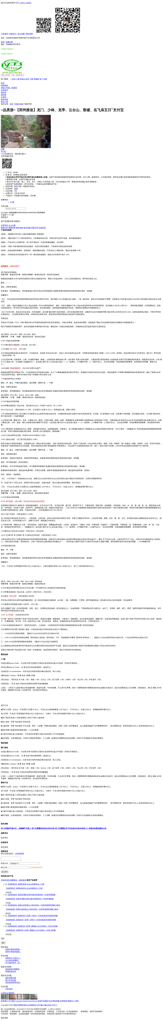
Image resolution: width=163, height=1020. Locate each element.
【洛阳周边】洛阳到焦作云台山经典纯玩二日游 (24, 888)
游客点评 (34, 228)
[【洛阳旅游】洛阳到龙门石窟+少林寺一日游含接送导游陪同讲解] (31, 916)
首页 (11, 104)
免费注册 (9, 42)
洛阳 (16, 189)
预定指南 (19, 228)
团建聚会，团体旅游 (18, 880)
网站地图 (56, 1001)
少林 (31, 79)
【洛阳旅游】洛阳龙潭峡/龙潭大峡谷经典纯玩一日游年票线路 (29, 899)
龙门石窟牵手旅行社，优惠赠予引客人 (16, 828)
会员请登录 (19, 853)
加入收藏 (21, 34)
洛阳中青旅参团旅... (13, 952)
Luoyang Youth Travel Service (26, 1001)
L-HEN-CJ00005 (25, 3)
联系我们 (4, 1001)
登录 (2, 42)
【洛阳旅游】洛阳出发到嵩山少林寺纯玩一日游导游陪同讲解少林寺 (32, 909)
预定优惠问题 (10, 978)
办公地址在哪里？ (12, 960)
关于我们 (12, 1001)
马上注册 (12, 225)
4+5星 (12, 202)
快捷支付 (12, 34)
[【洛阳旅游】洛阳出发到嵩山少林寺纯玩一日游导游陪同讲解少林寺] (32, 905)
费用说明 (12, 228)
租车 (27, 79)
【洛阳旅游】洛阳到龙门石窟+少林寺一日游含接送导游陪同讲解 (30, 920)
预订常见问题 (10, 980)
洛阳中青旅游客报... (13, 949)
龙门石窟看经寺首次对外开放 (43, 828)
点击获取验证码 (36, 867)
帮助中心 (71, 1001)
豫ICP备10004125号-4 (48, 1005)
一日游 (13, 79)
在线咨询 (42, 228)
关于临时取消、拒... (13, 963)
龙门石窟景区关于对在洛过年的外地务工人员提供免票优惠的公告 (80, 828)
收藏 (2, 149)
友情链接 (63, 1001)
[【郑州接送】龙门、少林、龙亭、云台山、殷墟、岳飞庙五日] (26, 147)
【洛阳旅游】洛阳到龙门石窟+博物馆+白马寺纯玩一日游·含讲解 (30, 930)
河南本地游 (19, 104)
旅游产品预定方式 (45, 1001)
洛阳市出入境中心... (13, 958)
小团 (18, 79)
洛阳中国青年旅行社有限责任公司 (26, 1005)
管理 (77, 1001)
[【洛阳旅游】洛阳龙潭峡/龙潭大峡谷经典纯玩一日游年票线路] (30, 895)
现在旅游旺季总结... (13, 982)
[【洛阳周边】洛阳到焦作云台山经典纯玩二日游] (24, 884)
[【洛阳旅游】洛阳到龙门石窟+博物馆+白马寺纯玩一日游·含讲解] (31, 926)
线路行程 (4, 228)
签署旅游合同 (10, 971)
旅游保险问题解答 (12, 969)
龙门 (41, 79)
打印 (4, 151)
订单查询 (4, 34)
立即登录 (4, 225)
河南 (45, 79)
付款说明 (8, 989)
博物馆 (36, 79)
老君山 (22, 79)
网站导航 (29, 34)
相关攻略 (27, 228)
